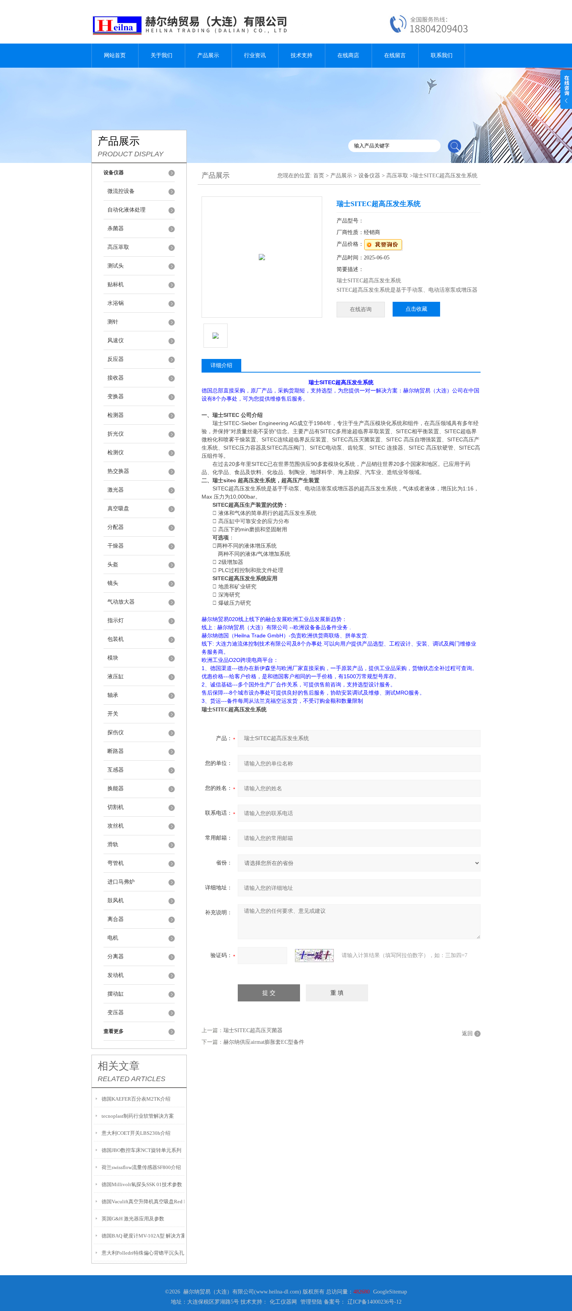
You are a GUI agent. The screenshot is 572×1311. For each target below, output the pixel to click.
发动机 (115, 975)
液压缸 (115, 676)
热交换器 (118, 471)
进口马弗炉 (121, 882)
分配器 (115, 527)
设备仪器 (369, 176)
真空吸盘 (118, 508)
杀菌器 (115, 228)
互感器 (115, 770)
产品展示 (208, 55)
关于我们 (161, 55)
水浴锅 (115, 303)
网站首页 (115, 55)
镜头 (112, 583)
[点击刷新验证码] (314, 955)
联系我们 (442, 55)
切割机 (115, 807)
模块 (112, 658)
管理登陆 (311, 1302)
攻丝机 (115, 826)
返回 (467, 1033)
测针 (112, 322)
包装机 (115, 639)
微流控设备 (121, 191)
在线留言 (395, 55)
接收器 (115, 378)
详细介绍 (221, 365)
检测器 (115, 415)
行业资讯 (255, 55)
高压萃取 (118, 247)
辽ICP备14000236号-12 (374, 1302)
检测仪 (115, 452)
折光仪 (115, 434)
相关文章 (119, 1066)
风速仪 (115, 340)
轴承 (112, 695)
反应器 (115, 359)
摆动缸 (115, 994)
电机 (112, 938)
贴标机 (115, 284)
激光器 (115, 490)
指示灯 (115, 620)
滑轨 (112, 844)
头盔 (112, 564)
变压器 (115, 1012)
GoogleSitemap (390, 1292)
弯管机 (115, 863)
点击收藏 (416, 309)
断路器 (115, 751)
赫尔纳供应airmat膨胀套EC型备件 (263, 1042)
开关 (112, 714)
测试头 (115, 266)
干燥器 (115, 546)
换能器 (115, 788)
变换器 (115, 396)
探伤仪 (115, 732)
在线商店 (348, 55)
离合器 (115, 919)
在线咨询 (361, 309)
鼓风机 (115, 900)
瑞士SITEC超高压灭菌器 (252, 1030)
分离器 (115, 956)
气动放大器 (121, 602)
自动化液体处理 (126, 210)
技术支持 (301, 55)
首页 (318, 176)
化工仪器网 (283, 1302)
